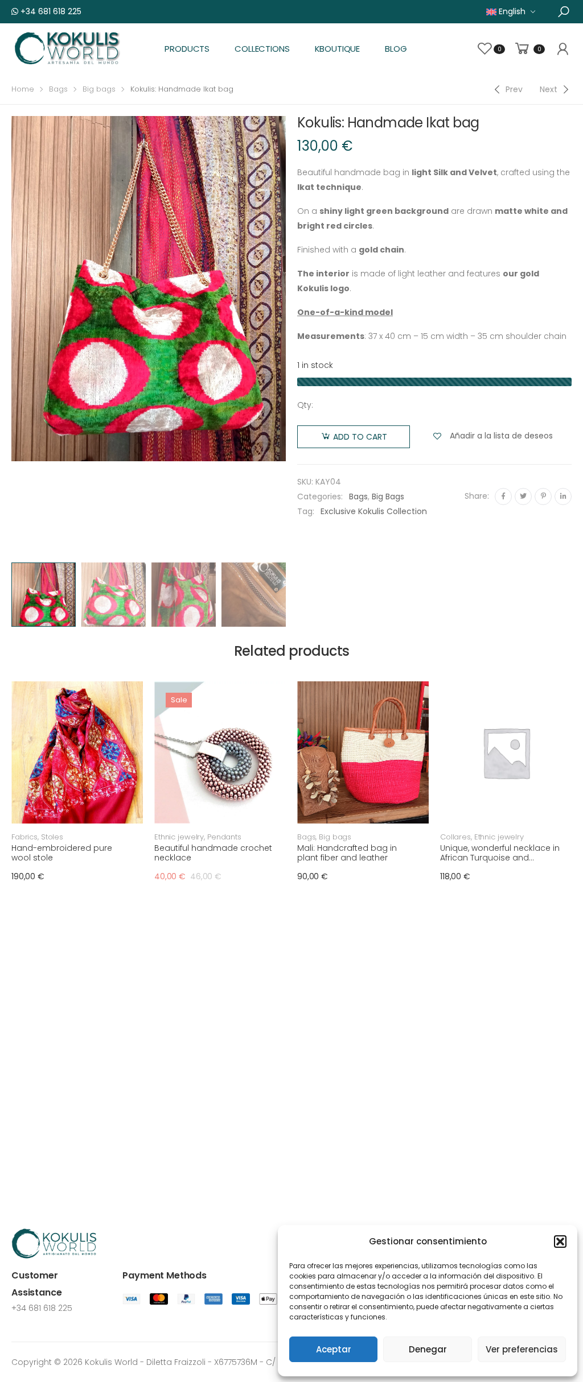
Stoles (52, 836)
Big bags (99, 89)
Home (22, 89)
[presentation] (287, 336)
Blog (396, 49)
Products (187, 49)
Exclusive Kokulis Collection (374, 511)
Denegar (428, 1349)
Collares (455, 836)
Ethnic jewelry (179, 836)
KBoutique (337, 49)
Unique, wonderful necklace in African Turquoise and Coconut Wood (500, 858)
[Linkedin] (563, 496)
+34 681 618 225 (49, 11)
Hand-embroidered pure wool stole (61, 853)
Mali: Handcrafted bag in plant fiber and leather (347, 853)
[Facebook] (503, 496)
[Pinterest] (543, 496)
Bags (58, 89)
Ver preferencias (522, 1349)
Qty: (305, 405)
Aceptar (333, 1349)
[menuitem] (511, 12)
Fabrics (24, 836)
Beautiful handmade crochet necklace (213, 853)
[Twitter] (523, 496)
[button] (560, 1241)
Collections (262, 49)
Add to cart (360, 436)
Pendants (224, 836)
